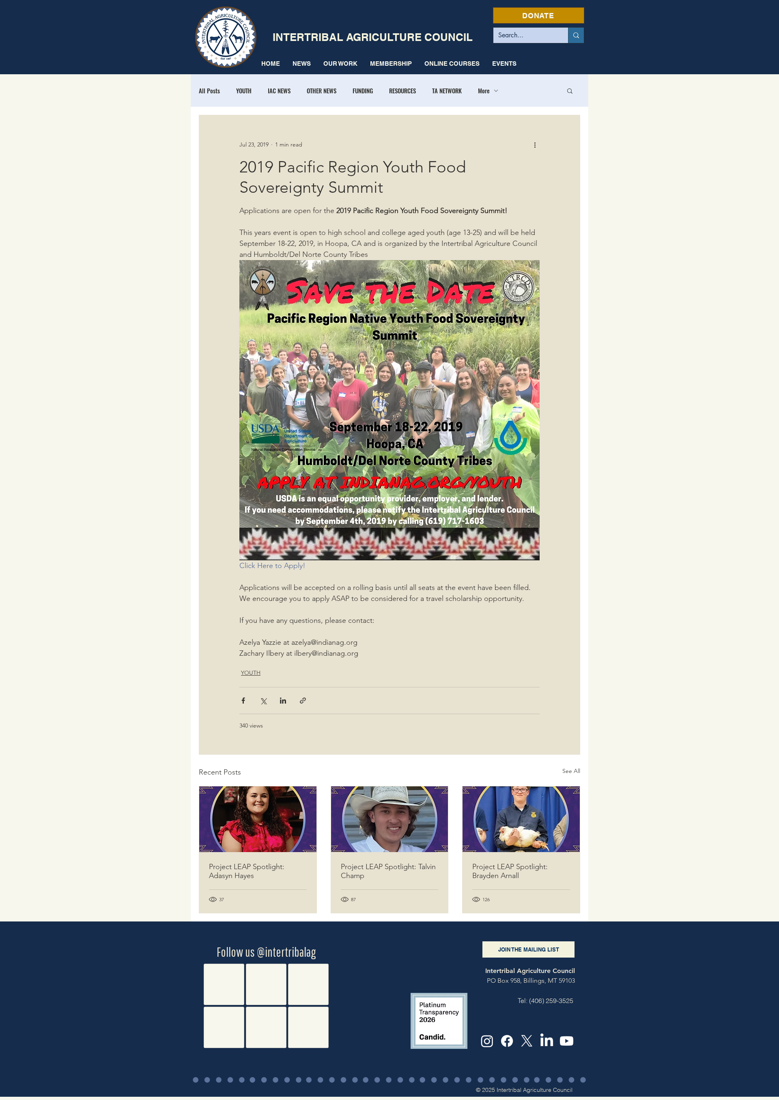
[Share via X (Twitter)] (263, 700)
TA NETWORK (447, 90)
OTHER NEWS (321, 90)
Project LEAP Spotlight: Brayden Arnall (510, 871)
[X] (527, 1041)
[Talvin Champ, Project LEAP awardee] (389, 819)
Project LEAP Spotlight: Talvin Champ (388, 871)
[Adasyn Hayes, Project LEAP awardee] (257, 819)
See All (571, 771)
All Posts (209, 90)
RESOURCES (402, 90)
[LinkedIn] (547, 1041)
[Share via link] (303, 700)
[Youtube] (567, 1041)
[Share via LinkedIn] (283, 700)
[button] (340, 63)
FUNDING (363, 90)
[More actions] (535, 144)
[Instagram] (487, 1041)
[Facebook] (507, 1041)
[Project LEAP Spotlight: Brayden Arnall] (521, 819)
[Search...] (576, 35)
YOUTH (244, 90)
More (484, 90)
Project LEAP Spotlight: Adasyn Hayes (246, 871)
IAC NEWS (279, 90)
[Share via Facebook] (243, 700)
